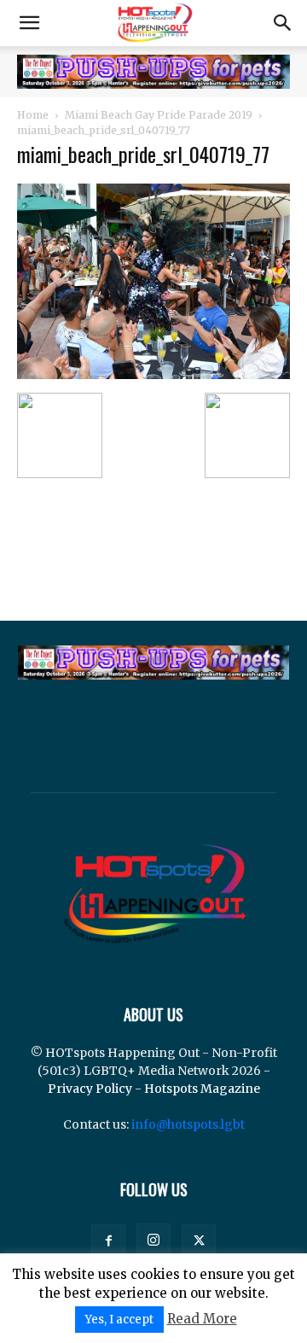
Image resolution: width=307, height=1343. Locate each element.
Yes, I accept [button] (119, 1319)
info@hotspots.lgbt (188, 1124)
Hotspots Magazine (202, 1088)
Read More (202, 1319)
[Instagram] (153, 1240)
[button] (29, 23)
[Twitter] (199, 1241)
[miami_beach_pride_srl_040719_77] (153, 374)
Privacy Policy (90, 1088)
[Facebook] (108, 1241)
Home (33, 114)
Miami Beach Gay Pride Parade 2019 (158, 114)
